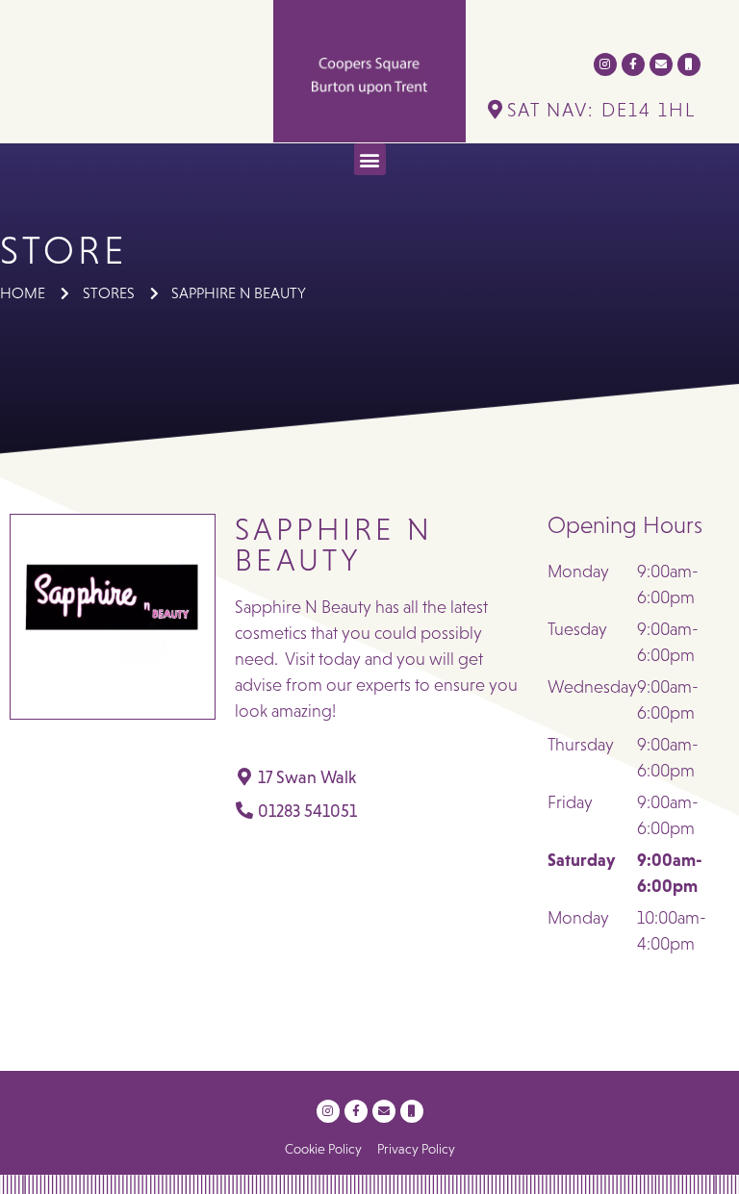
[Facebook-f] (633, 64)
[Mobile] (689, 64)
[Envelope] (661, 64)
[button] (370, 159)
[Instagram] (605, 64)
